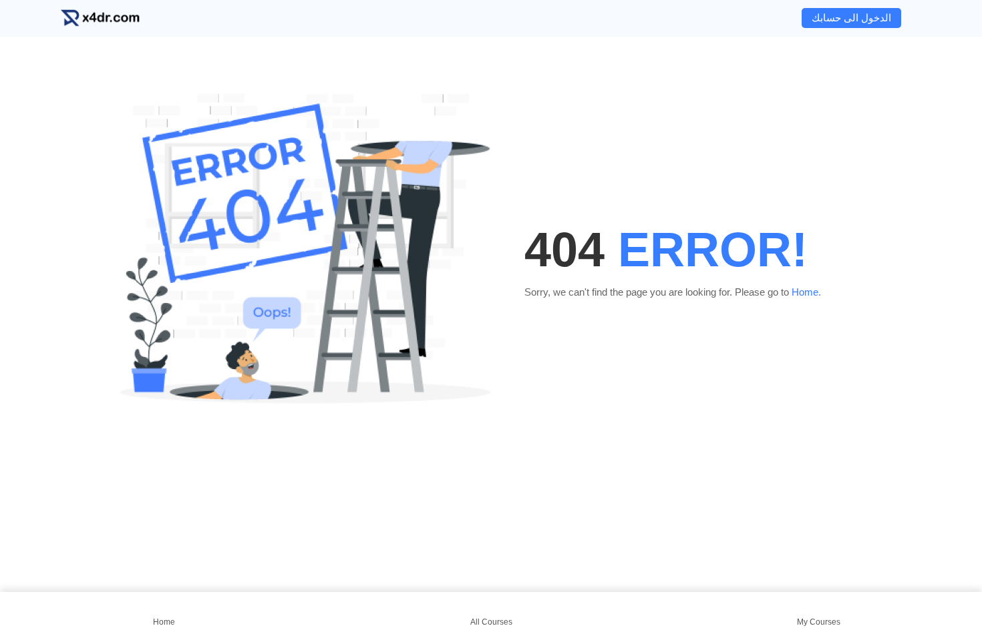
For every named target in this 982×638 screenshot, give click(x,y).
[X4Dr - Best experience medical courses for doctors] (110, 18)
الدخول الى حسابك (851, 17)
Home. (806, 292)
